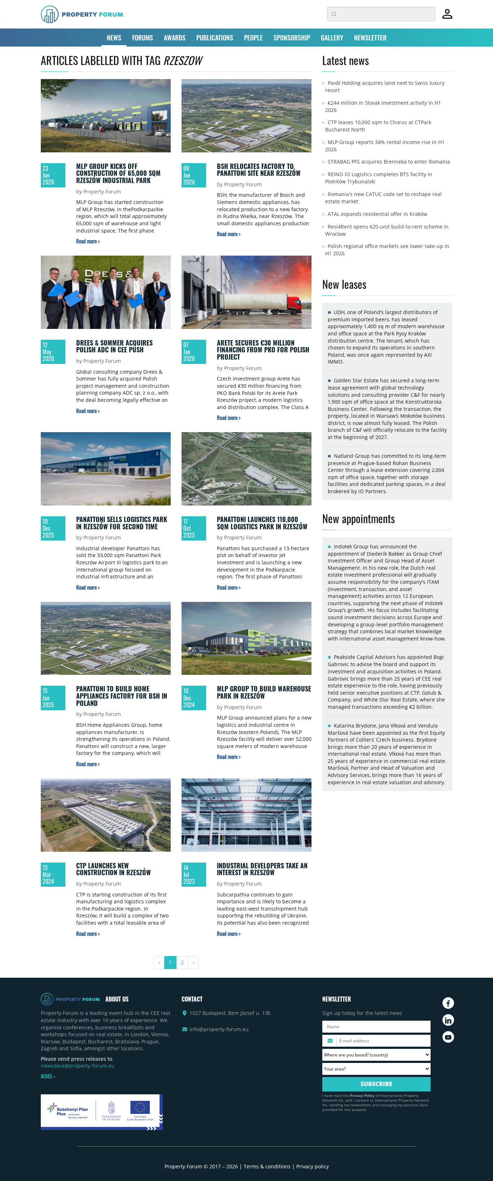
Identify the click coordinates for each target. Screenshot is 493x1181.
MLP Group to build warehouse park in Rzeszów (264, 692)
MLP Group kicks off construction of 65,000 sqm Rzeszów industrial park (118, 173)
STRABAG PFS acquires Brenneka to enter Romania (389, 161)
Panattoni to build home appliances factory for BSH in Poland (121, 695)
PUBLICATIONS (214, 37)
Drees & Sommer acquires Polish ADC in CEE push (114, 346)
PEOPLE (253, 37)
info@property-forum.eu (219, 1029)
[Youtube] (448, 1037)
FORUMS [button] (142, 37)
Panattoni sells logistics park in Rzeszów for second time (121, 522)
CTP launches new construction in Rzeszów (113, 869)
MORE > (48, 1076)
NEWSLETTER (370, 37)
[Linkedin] (448, 1020)
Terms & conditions (267, 1166)
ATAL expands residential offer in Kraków (377, 213)
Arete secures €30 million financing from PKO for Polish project (263, 349)
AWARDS (175, 37)
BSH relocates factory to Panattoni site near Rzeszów (259, 169)
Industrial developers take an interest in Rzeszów (262, 869)
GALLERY (332, 37)
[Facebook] (448, 1003)
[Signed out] (447, 17)
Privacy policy (312, 1166)
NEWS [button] (114, 37)
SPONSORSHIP (292, 37)
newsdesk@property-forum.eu (77, 1065)
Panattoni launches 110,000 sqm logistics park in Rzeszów (262, 522)
